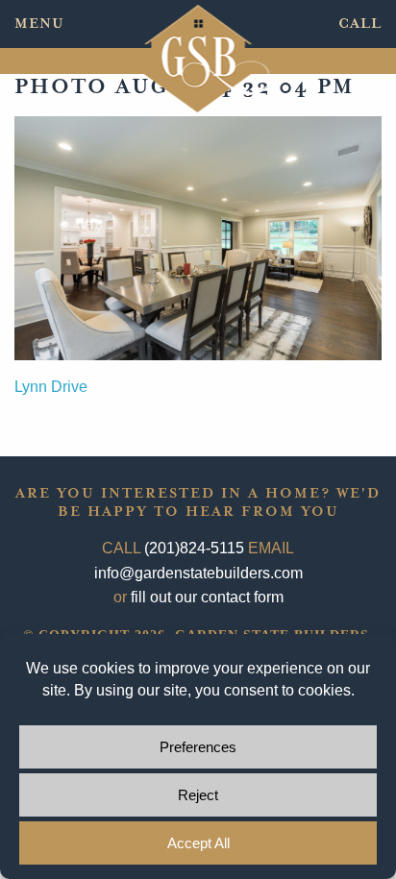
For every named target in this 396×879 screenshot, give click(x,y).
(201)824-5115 (194, 548)
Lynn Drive (50, 386)
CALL (360, 23)
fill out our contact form (207, 597)
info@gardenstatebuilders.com (198, 573)
